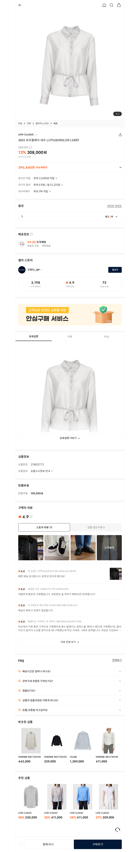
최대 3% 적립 (41, 191)
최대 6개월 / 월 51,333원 (47, 184)
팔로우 (115, 269)
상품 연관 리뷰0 (96, 527)
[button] (70, 167)
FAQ (106, 336)
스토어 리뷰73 (44, 527)
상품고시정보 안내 (40, 471)
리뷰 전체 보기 (68, 642)
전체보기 (117, 660)
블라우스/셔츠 (42, 123)
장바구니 (48, 844)
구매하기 (97, 844)
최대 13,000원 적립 (44, 178)
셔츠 (55, 123)
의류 (29, 123)
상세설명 (33, 336)
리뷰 (70, 336)
